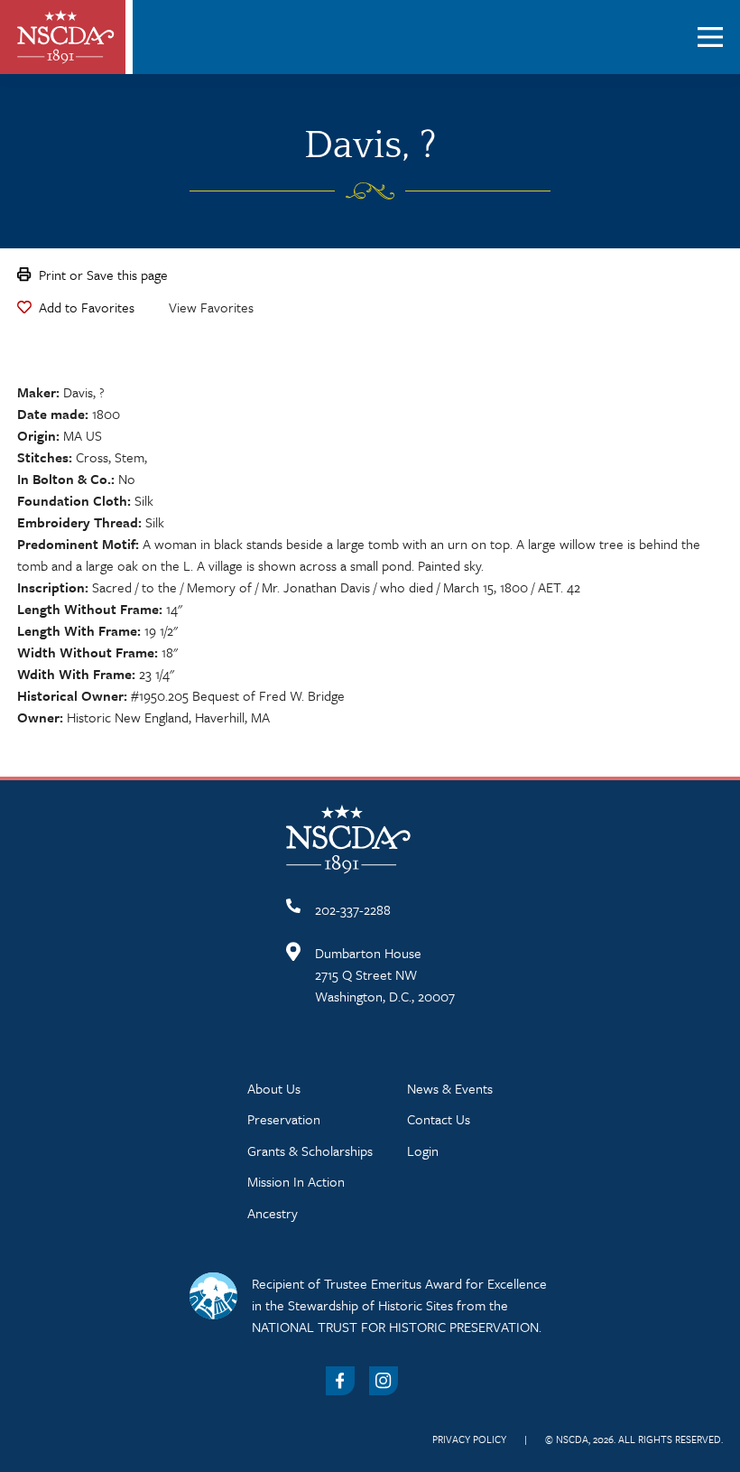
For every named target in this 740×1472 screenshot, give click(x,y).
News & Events (450, 1088)
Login (423, 1150)
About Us (274, 1088)
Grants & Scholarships (310, 1150)
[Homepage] (66, 37)
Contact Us (438, 1119)
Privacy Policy (469, 1439)
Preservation (283, 1119)
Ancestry (272, 1213)
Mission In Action (296, 1181)
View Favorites (211, 307)
